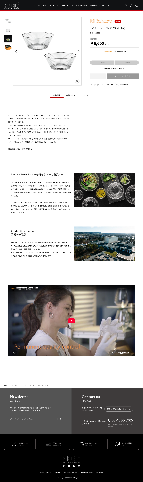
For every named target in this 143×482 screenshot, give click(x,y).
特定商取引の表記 (87, 473)
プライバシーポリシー (70, 473)
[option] (47, 51)
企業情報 (57, 473)
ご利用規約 (99, 473)
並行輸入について (46, 473)
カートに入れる (124, 76)
